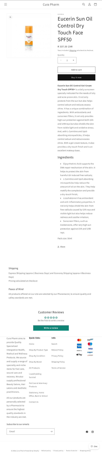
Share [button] (62, 246)
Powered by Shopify (32, 451)
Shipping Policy (58, 362)
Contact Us (34, 402)
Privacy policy (58, 450)
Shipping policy (85, 450)
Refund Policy (57, 350)
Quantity (61, 55)
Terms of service (71, 450)
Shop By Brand (35, 362)
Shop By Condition (37, 356)
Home (31, 344)
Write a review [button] (51, 328)
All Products (34, 368)
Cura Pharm (21, 451)
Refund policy (46, 450)
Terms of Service (58, 368)
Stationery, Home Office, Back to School (38, 394)
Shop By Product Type (38, 350)
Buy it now (76, 77)
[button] (5, 4)
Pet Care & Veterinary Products (38, 385)
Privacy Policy (57, 356)
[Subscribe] (51, 431)
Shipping (72, 50)
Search (54, 344)
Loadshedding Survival (35, 375)
